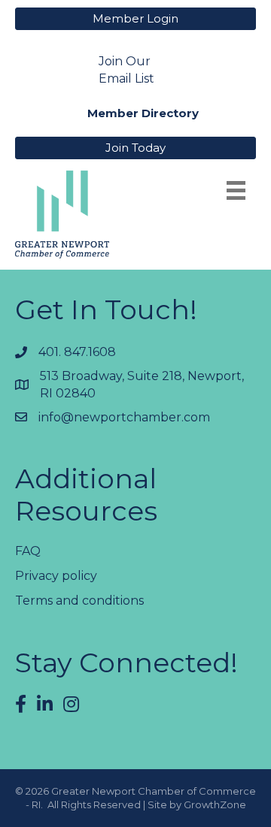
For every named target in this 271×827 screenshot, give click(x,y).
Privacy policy (56, 576)
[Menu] (236, 190)
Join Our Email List (126, 70)
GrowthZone (215, 804)
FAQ (28, 551)
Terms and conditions (79, 600)
